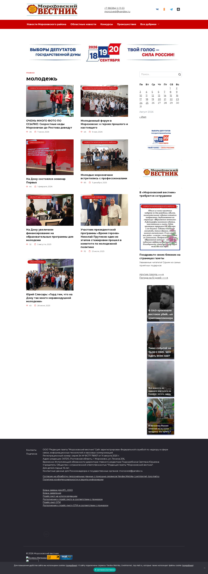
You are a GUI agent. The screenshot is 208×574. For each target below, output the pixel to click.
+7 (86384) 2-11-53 (114, 8)
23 (177, 99)
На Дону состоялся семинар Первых (46, 180)
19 (153, 99)
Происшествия (126, 24)
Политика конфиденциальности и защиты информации (73, 479)
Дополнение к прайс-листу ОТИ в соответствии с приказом (75, 505)
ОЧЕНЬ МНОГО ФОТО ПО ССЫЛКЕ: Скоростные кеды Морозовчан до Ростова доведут (49, 124)
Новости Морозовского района (46, 24)
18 (147, 99)
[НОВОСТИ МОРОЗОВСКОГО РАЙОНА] (50, 115)
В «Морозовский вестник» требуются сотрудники (157, 194)
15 (171, 95)
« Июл (142, 117)
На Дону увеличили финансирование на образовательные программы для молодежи (49, 235)
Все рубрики (148, 24)
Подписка (31, 454)
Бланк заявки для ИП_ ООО (58, 490)
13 (159, 95)
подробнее (72, 565)
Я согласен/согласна (104, 570)
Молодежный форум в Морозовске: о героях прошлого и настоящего (104, 124)
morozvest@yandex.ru (117, 11)
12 (153, 95)
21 (165, 99)
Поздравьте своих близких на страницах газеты (159, 256)
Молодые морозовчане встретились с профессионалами (104, 176)
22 (171, 99)
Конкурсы (106, 24)
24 (141, 103)
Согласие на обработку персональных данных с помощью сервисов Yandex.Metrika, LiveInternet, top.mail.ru (101, 476)
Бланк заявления (52, 493)
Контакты (31, 450)
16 (177, 95)
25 (147, 103)
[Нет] (204, 567)
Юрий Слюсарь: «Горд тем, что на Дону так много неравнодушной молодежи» (49, 298)
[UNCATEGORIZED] (50, 173)
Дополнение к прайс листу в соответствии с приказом (73, 499)
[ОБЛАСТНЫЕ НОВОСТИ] (50, 224)
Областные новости (83, 24)
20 (159, 99)
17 (141, 99)
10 (141, 95)
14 (165, 95)
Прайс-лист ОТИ (52, 502)
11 (146, 95)
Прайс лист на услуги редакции (60, 496)
